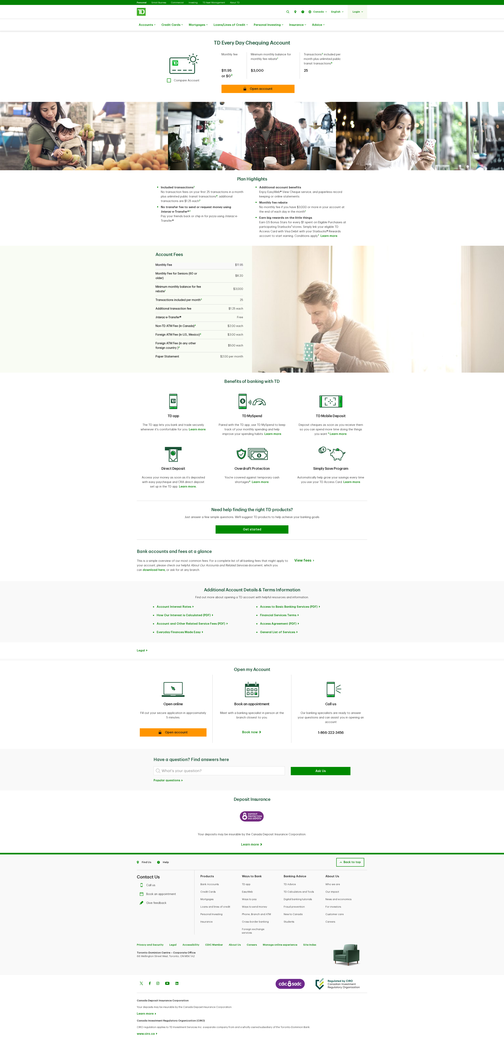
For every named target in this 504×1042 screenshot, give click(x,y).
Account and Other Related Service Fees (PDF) (191, 623)
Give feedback (156, 903)
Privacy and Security (150, 944)
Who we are (332, 884)
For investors (333, 906)
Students (289, 921)
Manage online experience (280, 944)
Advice (317, 24)
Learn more (329, 235)
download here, (154, 569)
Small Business (158, 3)
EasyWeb (247, 891)
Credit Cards (170, 24)
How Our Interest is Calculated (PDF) (184, 615)
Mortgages (197, 24)
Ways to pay (249, 899)
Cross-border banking (255, 921)
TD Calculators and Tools (299, 891)
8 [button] (331, 63)
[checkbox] (183, 80)
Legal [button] (141, 650)
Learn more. (187, 486)
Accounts (146, 24)
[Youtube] (167, 984)
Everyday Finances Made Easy (179, 632)
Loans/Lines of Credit (229, 24)
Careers (330, 921)
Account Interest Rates (174, 606)
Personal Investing (267, 24)
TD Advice (290, 884)
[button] (288, 12)
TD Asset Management (214, 3)
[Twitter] (141, 984)
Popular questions (167, 780)
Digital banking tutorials (298, 899)
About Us (235, 944)
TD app (246, 884)
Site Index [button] (309, 944)
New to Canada (293, 914)
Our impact (332, 891)
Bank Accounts (209, 884)
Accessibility (191, 944)
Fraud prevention (294, 906)
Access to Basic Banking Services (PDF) (289, 606)
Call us (150, 885)
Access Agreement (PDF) (278, 623)
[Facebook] (149, 984)
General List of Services (277, 632)
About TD (234, 3)
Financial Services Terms (278, 615)
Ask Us (320, 771)
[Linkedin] (176, 984)
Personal (141, 3)
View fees (302, 560)
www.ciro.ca (146, 1033)
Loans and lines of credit (215, 906)
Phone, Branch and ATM (256, 914)
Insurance (296, 24)
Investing (193, 3)
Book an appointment (161, 894)
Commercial (177, 3)
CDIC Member (214, 944)
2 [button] (232, 75)
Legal (173, 944)
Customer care (334, 914)
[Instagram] (157, 984)
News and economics (338, 899)
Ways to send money (254, 906)
